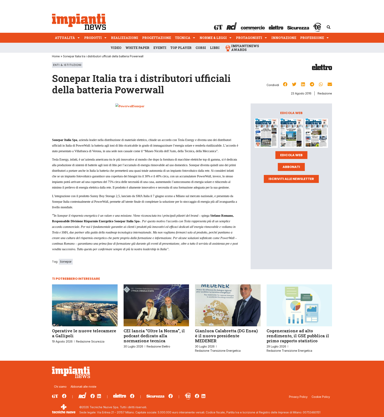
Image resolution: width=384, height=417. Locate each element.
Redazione (325, 93)
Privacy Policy (298, 396)
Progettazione (156, 38)
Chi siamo (60, 386)
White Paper (137, 48)
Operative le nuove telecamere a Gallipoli (84, 333)
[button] (328, 27)
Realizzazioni (124, 38)
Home (56, 56)
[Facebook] (64, 396)
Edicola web (291, 155)
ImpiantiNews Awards (245, 48)
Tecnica (182, 38)
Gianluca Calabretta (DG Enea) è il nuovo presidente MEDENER (226, 336)
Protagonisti (249, 38)
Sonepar (66, 262)
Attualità (65, 38)
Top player (181, 48)
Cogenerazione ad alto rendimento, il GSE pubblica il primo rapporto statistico (298, 336)
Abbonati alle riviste (83, 386)
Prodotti (93, 38)
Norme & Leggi (213, 38)
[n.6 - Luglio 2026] (266, 134)
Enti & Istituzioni (67, 65)
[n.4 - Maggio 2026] (316, 134)
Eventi (159, 48)
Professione (312, 38)
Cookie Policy (321, 396)
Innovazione (283, 38)
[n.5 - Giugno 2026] (291, 134)
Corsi (201, 48)
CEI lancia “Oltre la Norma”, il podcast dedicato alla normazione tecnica (154, 336)
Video (116, 48)
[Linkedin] (99, 396)
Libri (215, 48)
